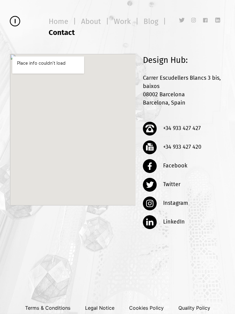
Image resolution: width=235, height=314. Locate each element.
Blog (151, 21)
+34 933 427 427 (181, 128)
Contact (62, 32)
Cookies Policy (146, 308)
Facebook (174, 165)
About (91, 21)
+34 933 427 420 (181, 147)
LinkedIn (173, 221)
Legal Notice (99, 308)
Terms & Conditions (47, 308)
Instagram (175, 203)
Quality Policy (194, 308)
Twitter (171, 184)
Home (58, 21)
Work (122, 21)
